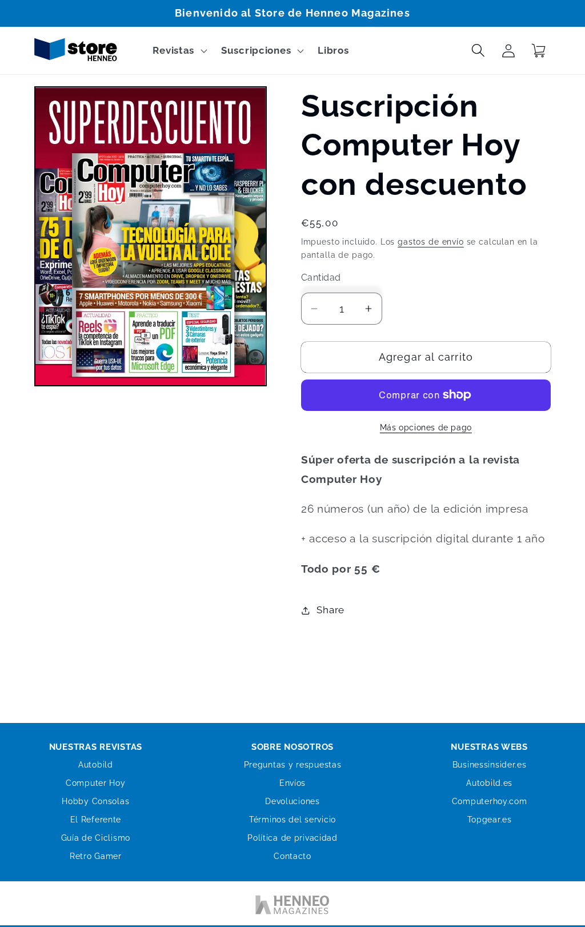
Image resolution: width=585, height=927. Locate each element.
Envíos (292, 783)
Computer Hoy (96, 783)
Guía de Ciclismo (96, 837)
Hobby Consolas (95, 801)
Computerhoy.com (489, 801)
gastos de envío (431, 241)
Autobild (95, 764)
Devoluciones (292, 801)
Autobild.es (489, 783)
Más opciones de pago (426, 427)
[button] (179, 51)
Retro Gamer (96, 856)
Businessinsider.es (489, 764)
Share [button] (330, 610)
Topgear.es (489, 819)
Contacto (292, 856)
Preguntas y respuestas (293, 764)
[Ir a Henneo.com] (292, 907)
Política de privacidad (292, 837)
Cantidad (321, 277)
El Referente (96, 819)
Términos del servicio (292, 819)
